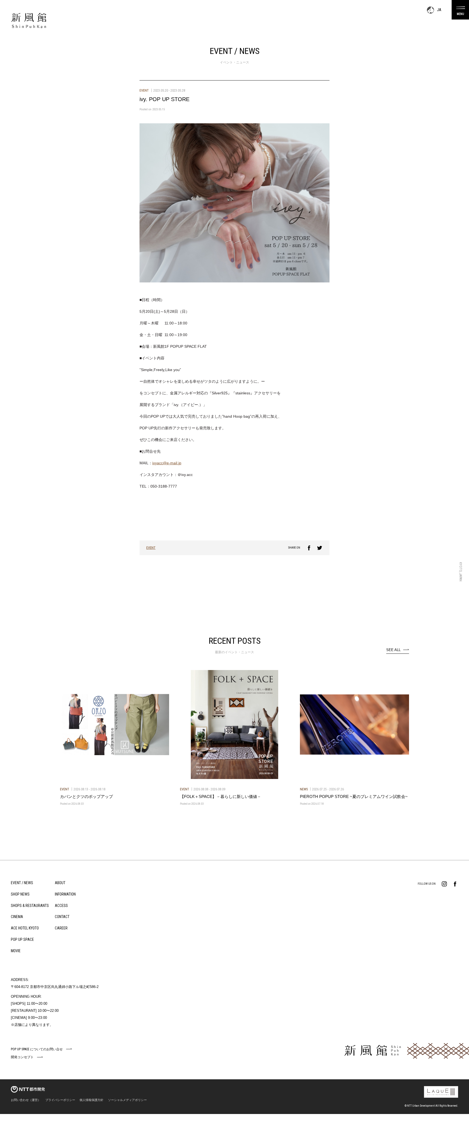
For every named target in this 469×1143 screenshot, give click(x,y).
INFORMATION (65, 894)
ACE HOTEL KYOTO (25, 928)
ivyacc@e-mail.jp (166, 463)
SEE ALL (393, 650)
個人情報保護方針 (91, 1100)
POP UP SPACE (22, 939)
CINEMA (17, 917)
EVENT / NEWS (22, 883)
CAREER (61, 928)
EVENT (151, 548)
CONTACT (62, 917)
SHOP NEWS (20, 894)
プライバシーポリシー (60, 1100)
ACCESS (61, 905)
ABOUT (60, 883)
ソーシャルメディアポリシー (127, 1100)
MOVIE (16, 951)
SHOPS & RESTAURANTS (30, 905)
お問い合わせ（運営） (26, 1100)
